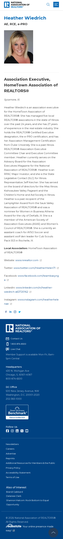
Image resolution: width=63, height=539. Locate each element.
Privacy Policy (13, 468)
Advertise (11, 453)
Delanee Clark (13, 496)
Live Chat (15, 349)
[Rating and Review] (17, 418)
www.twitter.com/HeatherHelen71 (35, 267)
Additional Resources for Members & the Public (30, 463)
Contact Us (16, 338)
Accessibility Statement (18, 472)
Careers (10, 448)
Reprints (10, 458)
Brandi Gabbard (14, 492)
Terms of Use (12, 477)
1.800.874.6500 (18, 344)
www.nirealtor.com (26, 260)
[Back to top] (53, 532)
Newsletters (12, 444)
